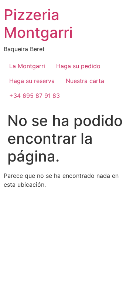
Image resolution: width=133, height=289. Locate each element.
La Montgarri (27, 66)
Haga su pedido (78, 66)
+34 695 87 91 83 (34, 95)
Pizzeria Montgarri (38, 23)
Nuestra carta (85, 80)
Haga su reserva (32, 80)
